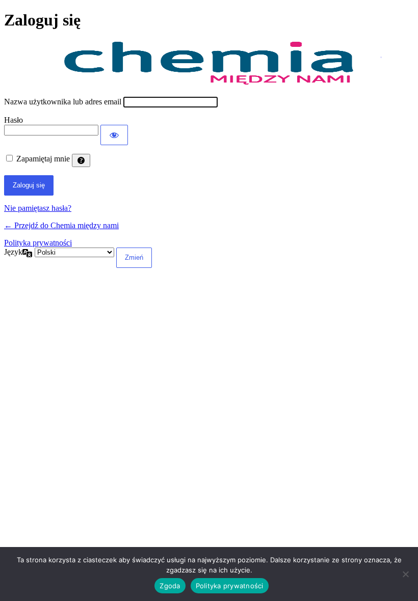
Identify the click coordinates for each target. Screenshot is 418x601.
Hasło (13, 120)
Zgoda (170, 586)
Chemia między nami (209, 63)
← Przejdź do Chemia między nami (61, 225)
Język (13, 252)
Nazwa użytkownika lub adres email (62, 101)
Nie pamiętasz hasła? (37, 208)
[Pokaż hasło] (114, 135)
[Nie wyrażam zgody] (405, 574)
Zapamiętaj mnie (43, 158)
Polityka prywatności (38, 242)
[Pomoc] (81, 160)
